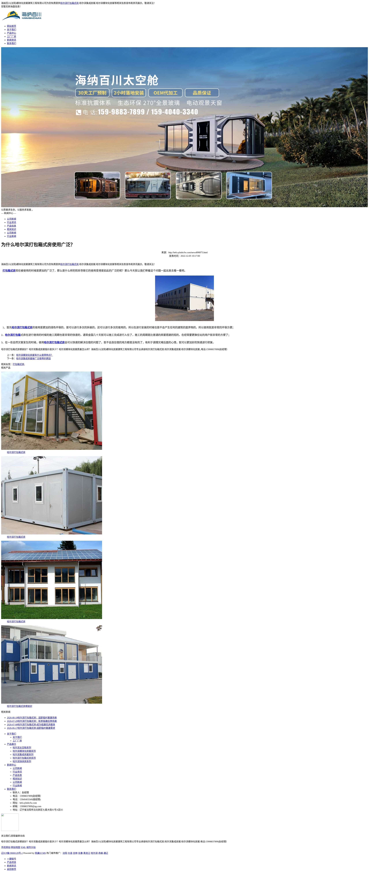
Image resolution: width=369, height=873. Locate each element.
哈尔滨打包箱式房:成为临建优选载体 (31, 724)
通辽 (105, 853)
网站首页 (11, 26)
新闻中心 (11, 765)
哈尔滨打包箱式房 (69, 3)
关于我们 (11, 29)
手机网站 (5, 847)
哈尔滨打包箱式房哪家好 (19, 706)
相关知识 (11, 229)
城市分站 (31, 847)
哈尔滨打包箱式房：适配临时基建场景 (32, 717)
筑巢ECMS (40, 853)
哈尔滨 (94, 853)
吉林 (75, 853)
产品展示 (11, 744)
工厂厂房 (11, 36)
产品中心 (11, 33)
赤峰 (100, 853)
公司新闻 (11, 219)
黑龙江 (86, 853)
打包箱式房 (18, 364)
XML (23, 847)
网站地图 (15, 847)
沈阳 (65, 853)
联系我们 (11, 43)
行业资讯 (11, 222)
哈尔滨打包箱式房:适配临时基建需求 (31, 728)
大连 (70, 853)
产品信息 (11, 226)
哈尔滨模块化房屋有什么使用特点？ (34, 355)
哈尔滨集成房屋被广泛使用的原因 (33, 358)
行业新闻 (11, 236)
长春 (80, 853)
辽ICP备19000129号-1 (12, 853)
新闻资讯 (11, 40)
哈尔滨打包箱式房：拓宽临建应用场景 (32, 721)
